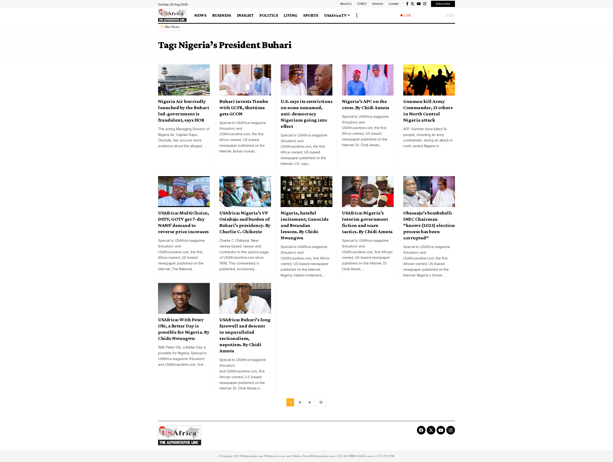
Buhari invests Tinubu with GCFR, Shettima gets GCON (243, 107)
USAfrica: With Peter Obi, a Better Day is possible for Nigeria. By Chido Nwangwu (183, 329)
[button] (356, 15)
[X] (412, 4)
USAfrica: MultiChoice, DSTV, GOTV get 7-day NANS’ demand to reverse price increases (183, 222)
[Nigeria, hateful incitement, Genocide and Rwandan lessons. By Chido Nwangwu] (306, 191)
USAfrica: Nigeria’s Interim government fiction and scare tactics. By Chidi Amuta (367, 222)
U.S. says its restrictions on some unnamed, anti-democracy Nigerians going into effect (306, 113)
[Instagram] (424, 4)
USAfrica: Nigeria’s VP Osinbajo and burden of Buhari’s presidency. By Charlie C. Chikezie (245, 222)
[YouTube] (418, 4)
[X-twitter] (431, 430)
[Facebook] (407, 4)
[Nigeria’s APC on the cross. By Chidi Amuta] (368, 80)
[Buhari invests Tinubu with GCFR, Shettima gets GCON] (245, 80)
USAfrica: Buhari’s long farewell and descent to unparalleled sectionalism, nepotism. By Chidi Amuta (245, 335)
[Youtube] (441, 430)
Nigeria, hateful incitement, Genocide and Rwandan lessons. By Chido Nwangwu (305, 225)
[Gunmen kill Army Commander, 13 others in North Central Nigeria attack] (429, 80)
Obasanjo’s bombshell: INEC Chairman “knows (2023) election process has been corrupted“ (429, 225)
